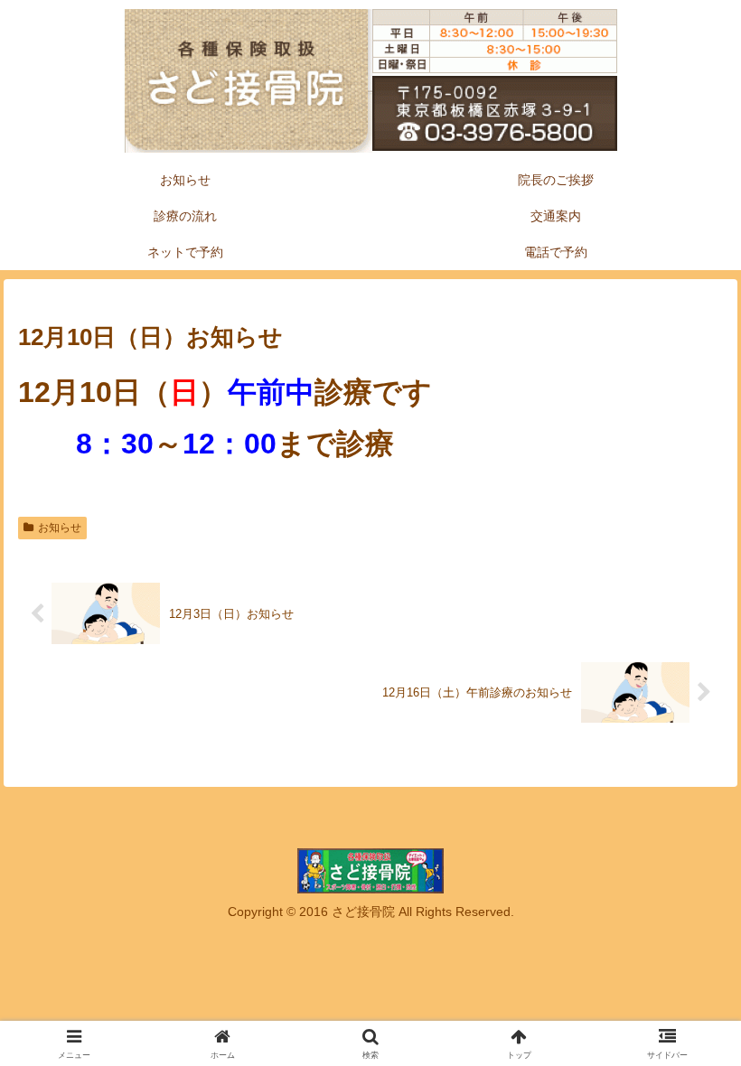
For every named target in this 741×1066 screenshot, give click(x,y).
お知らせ (59, 527)
